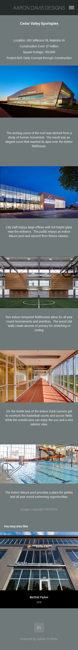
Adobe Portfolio (47, 639)
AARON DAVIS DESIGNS (39, 7)
